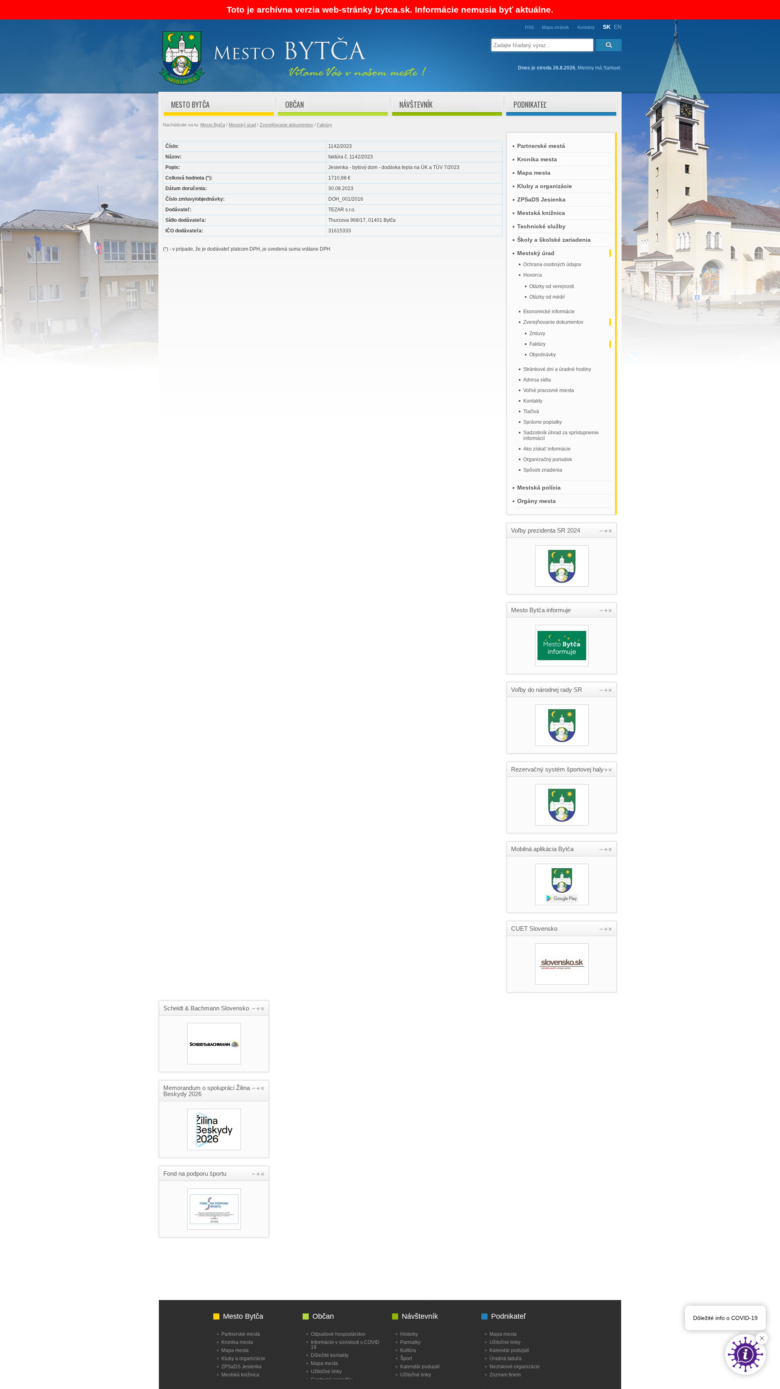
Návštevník (416, 104)
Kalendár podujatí (420, 1366)
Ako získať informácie (547, 449)
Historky (409, 1334)
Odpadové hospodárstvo (338, 1334)
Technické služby (541, 226)
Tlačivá (531, 411)
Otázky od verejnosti (551, 286)
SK (607, 27)
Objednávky (542, 355)
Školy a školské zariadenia (554, 239)
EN (618, 27)
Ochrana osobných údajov (552, 264)
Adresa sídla (537, 380)
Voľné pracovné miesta (548, 390)
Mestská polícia (539, 487)
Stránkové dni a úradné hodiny (557, 369)
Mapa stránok (555, 27)
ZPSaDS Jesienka (541, 199)
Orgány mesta (536, 501)
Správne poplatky (542, 422)
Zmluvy (537, 333)
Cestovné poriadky (331, 1379)
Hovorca (532, 275)
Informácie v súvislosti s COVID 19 (345, 1344)
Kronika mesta (537, 159)
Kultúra (408, 1350)
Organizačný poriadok (547, 459)
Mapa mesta (533, 172)
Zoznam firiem (505, 1374)
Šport (406, 1358)
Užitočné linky (326, 1371)
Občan (294, 104)
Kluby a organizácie (544, 186)
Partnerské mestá (541, 146)
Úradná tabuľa (506, 1358)
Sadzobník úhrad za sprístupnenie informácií (561, 435)
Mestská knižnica (541, 213)
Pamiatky (410, 1342)
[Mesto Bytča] (292, 83)
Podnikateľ (530, 104)
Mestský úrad (242, 124)
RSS (529, 27)
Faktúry (324, 124)
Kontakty (586, 27)
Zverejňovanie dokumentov (286, 124)
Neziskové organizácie (515, 1366)
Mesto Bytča (190, 104)
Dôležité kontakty (330, 1355)
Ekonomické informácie (549, 311)
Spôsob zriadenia (542, 470)
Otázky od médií (547, 297)
